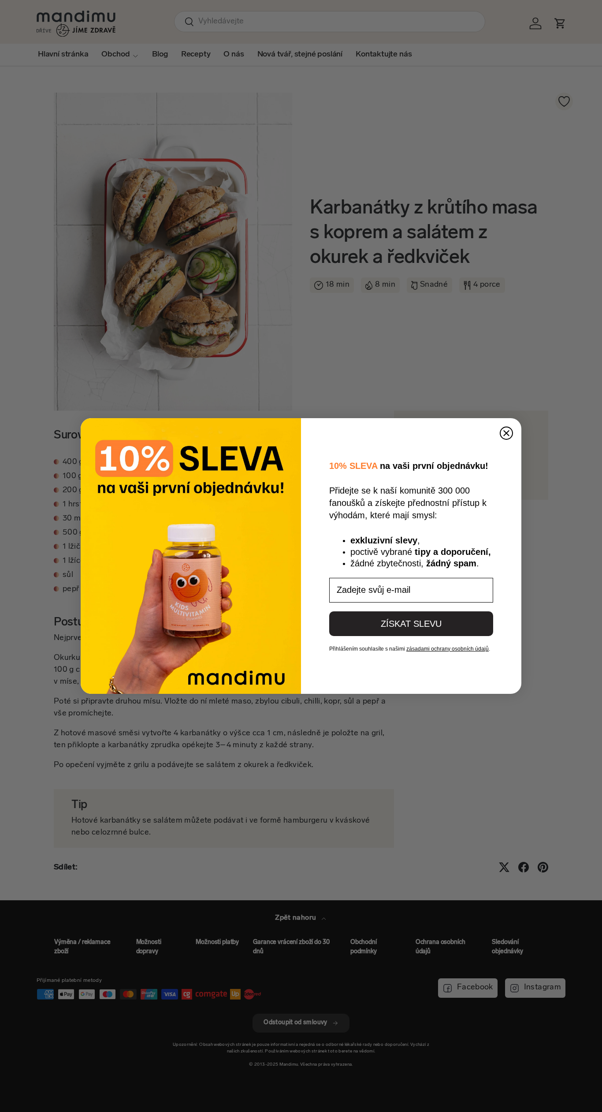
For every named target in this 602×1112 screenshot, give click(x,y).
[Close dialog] (506, 433)
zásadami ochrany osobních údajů (447, 649)
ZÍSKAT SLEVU (411, 624)
